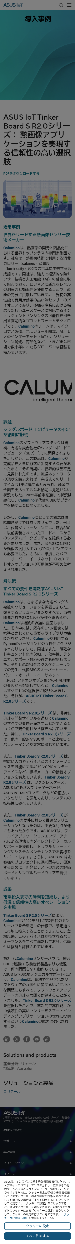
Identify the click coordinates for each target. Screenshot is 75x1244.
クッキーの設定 (37, 1226)
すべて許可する (37, 1236)
